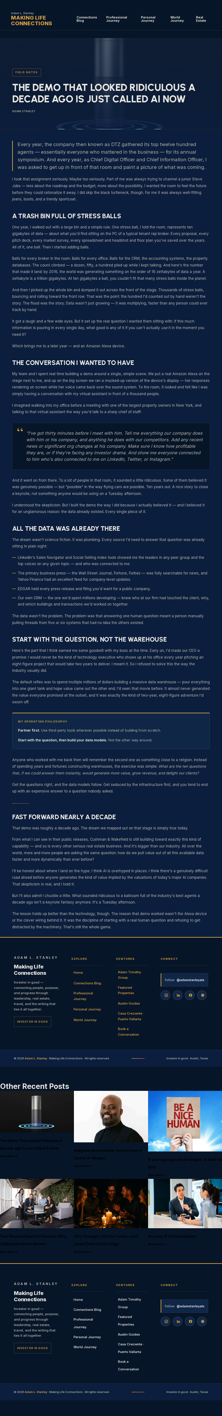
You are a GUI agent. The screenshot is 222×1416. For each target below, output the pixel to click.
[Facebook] (189, 995)
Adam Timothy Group (129, 975)
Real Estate (201, 19)
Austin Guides (129, 1003)
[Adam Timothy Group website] (202, 995)
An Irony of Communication (172, 1236)
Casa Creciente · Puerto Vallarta (131, 1016)
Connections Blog (87, 19)
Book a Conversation (128, 1032)
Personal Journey (148, 19)
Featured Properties (126, 990)
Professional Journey (116, 19)
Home (78, 972)
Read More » (8, 1156)
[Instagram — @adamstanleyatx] (165, 995)
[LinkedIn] (177, 995)
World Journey (177, 19)
